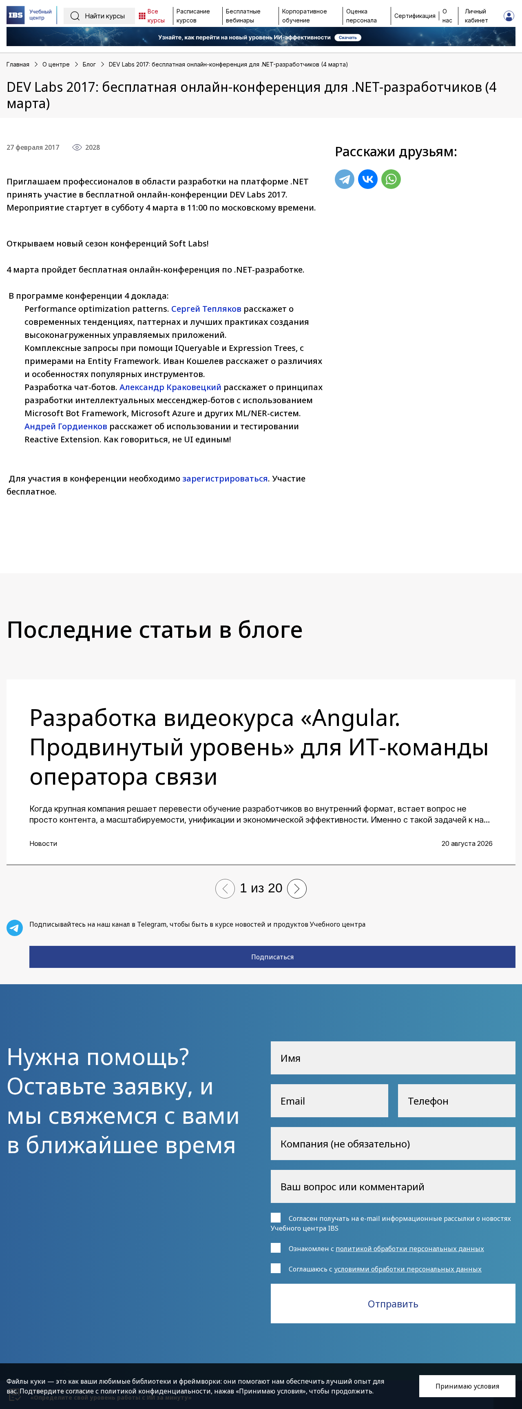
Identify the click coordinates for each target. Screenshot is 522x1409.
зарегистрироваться (225, 478)
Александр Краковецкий (170, 387)
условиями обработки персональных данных (408, 1269)
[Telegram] (344, 179)
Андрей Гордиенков (65, 426)
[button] (225, 889)
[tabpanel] (261, 772)
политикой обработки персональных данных (410, 1248)
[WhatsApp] (391, 179)
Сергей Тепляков (206, 308)
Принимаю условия (467, 1386)
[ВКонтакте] (368, 179)
